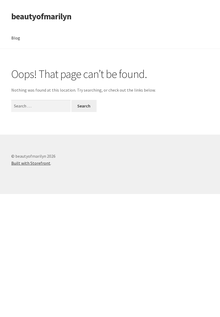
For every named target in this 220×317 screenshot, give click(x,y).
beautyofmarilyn (41, 16)
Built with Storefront (30, 163)
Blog (15, 38)
